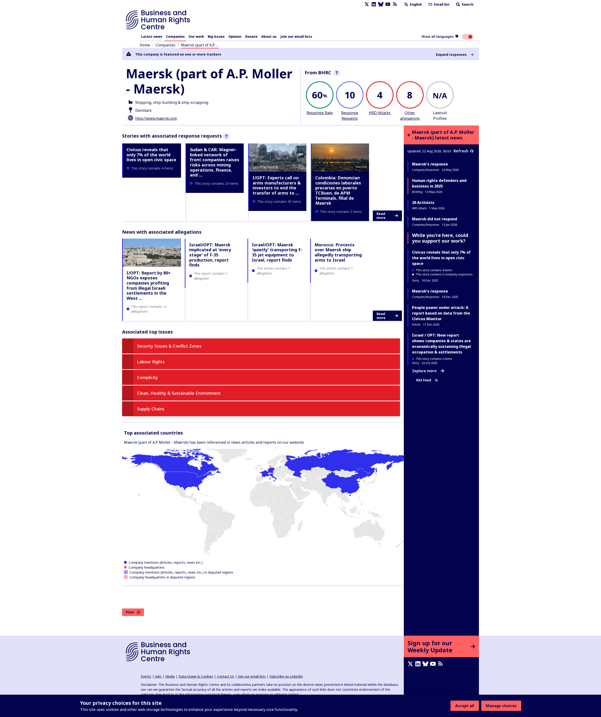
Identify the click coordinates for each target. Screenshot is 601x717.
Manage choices (501, 705)
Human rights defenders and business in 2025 (439, 183)
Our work (196, 36)
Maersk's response (430, 164)
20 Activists (423, 202)
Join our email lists (296, 36)
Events (146, 676)
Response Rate (320, 112)
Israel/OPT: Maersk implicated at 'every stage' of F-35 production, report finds (210, 255)
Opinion (234, 36)
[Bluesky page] (381, 4)
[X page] (367, 4)
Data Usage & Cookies (195, 676)
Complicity (147, 377)
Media (170, 676)
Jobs (158, 676)
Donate (251, 36)
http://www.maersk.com (156, 118)
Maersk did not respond (434, 218)
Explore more (424, 370)
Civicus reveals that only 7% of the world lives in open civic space (151, 154)
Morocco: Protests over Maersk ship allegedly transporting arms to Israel (338, 252)
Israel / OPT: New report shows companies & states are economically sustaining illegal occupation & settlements (441, 344)
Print (130, 612)
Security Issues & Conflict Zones (169, 346)
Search (467, 4)
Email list (441, 4)
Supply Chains (150, 409)
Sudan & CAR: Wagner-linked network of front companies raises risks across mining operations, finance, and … (214, 162)
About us (269, 36)
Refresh (461, 151)
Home (145, 45)
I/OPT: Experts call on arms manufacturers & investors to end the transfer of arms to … (277, 185)
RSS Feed (423, 380)
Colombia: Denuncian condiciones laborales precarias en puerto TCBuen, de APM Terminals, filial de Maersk (338, 190)
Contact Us (225, 676)
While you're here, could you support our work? (440, 238)
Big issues (216, 36)
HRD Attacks (380, 112)
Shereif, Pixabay (166, 262)
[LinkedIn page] (374, 4)
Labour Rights (151, 361)
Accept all (464, 705)
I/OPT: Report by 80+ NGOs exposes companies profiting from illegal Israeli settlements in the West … (149, 285)
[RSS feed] (395, 4)
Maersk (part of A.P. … (200, 45)
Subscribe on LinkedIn (286, 676)
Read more (381, 215)
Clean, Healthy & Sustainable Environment (179, 393)
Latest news (151, 36)
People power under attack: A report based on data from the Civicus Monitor (441, 313)
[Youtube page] (388, 4)
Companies (175, 36)
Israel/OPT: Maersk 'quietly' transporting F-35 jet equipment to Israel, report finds (277, 252)
